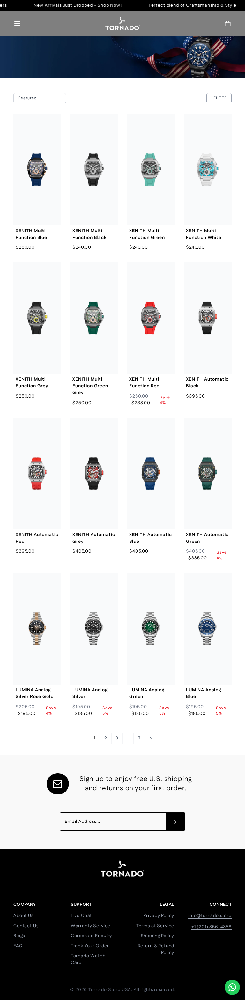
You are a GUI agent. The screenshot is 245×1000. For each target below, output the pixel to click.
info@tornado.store (210, 916)
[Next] (150, 738)
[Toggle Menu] (17, 23)
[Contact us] (232, 987)
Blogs (19, 936)
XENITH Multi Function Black (89, 234)
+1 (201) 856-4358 (211, 927)
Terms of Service (155, 926)
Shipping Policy (157, 936)
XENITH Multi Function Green (147, 234)
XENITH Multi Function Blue (31, 234)
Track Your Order (90, 946)
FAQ (18, 946)
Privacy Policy (158, 916)
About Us (23, 916)
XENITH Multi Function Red (144, 382)
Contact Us (25, 926)
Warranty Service (90, 926)
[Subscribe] (175, 821)
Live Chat (81, 916)
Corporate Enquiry (91, 936)
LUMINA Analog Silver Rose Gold (35, 693)
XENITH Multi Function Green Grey (90, 386)
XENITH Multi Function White (203, 234)
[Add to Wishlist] (51, 138)
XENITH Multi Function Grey (32, 382)
